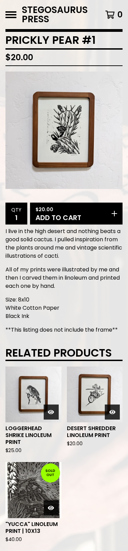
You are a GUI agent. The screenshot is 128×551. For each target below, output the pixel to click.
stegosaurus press (55, 14)
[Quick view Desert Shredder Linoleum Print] (112, 412)
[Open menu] (10, 15)
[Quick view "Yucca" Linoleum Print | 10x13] (51, 507)
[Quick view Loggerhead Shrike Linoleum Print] (51, 412)
